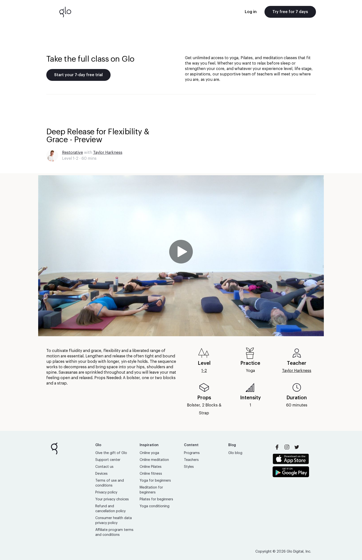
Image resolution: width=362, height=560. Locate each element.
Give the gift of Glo (111, 453)
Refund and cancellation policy (110, 509)
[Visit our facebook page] (277, 447)
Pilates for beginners (156, 499)
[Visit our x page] (296, 447)
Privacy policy (106, 492)
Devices (101, 473)
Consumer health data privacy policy (113, 520)
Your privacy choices (112, 499)
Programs (192, 453)
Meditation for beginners (151, 490)
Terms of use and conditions (109, 483)
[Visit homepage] (65, 12)
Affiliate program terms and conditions (114, 532)
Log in (251, 12)
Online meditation (154, 460)
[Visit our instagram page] (286, 447)
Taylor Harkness (107, 153)
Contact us (104, 467)
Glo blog (235, 453)
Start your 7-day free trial (78, 75)
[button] (181, 255)
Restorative (72, 153)
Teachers (191, 460)
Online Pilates (151, 467)
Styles (189, 467)
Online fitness (151, 473)
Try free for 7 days (290, 12)
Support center (107, 460)
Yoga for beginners (155, 480)
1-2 (204, 371)
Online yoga (149, 453)
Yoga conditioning (154, 506)
